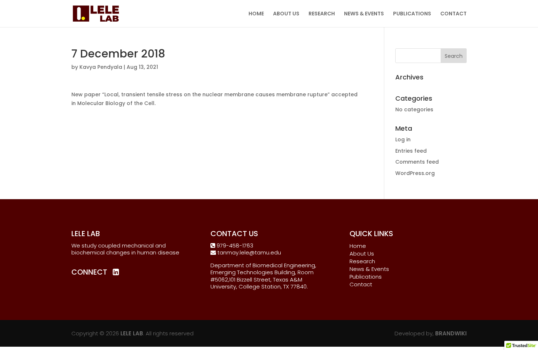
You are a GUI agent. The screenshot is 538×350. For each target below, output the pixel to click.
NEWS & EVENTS (364, 14)
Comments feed (417, 161)
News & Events (369, 269)
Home (358, 246)
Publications (366, 276)
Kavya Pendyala (100, 67)
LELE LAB (131, 333)
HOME (256, 14)
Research (362, 261)
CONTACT (453, 14)
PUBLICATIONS (412, 14)
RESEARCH (322, 14)
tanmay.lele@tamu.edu (248, 252)
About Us (362, 253)
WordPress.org (415, 173)
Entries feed (411, 150)
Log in (403, 139)
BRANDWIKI (451, 333)
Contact (361, 284)
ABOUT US (286, 14)
